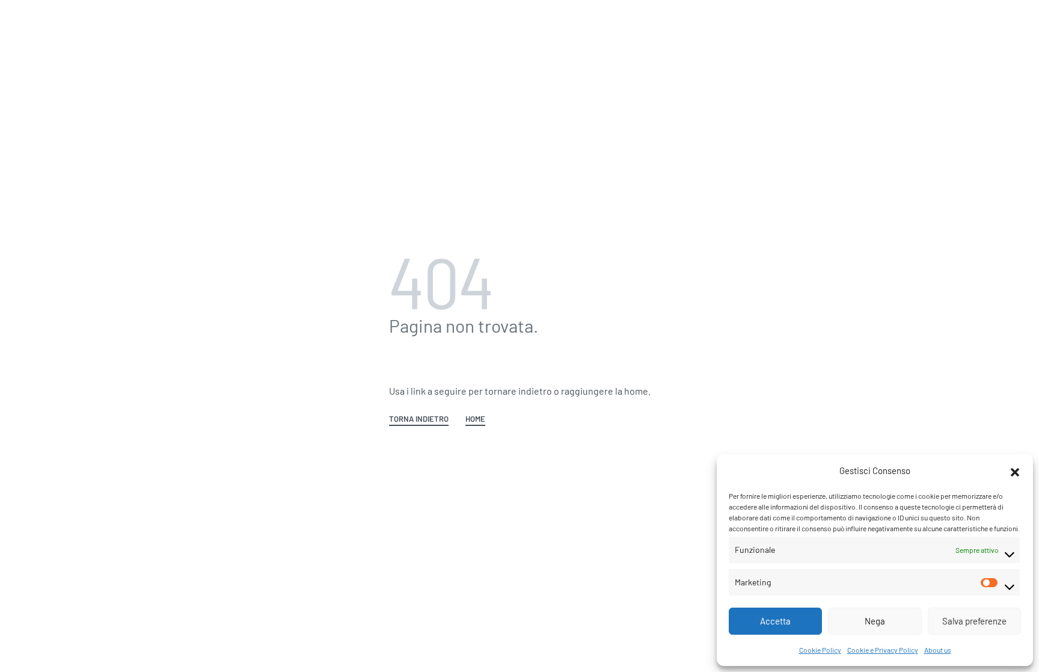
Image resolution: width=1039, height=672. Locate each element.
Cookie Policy (820, 650)
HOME (475, 419)
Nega (875, 620)
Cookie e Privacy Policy (882, 650)
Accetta (775, 620)
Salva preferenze (974, 620)
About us (937, 650)
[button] (1015, 470)
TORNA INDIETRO (419, 419)
